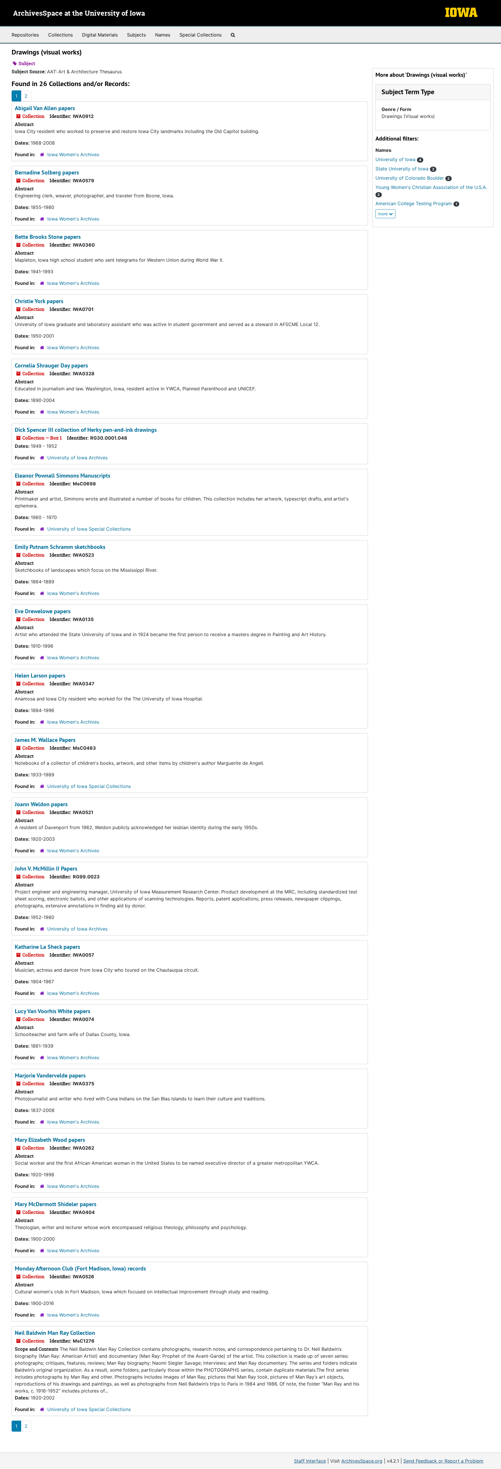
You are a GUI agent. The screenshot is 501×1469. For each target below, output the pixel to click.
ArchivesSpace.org (361, 1461)
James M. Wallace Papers (45, 740)
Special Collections (200, 35)
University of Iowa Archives (77, 457)
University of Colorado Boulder (412, 178)
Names (162, 35)
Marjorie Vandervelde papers (50, 1075)
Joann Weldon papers (41, 804)
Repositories (25, 35)
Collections (60, 35)
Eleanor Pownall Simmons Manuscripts (62, 475)
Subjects (136, 35)
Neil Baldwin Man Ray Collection (55, 1333)
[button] (408, 91)
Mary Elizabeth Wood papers (50, 1140)
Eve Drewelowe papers (42, 611)
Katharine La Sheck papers (47, 947)
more (383, 213)
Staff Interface (310, 1461)
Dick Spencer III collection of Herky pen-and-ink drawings (86, 430)
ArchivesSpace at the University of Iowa (79, 13)
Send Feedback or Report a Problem (443, 1461)
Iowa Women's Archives (73, 154)
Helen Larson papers (40, 675)
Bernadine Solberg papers (47, 172)
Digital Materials (100, 35)
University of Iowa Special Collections (89, 529)
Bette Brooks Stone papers (48, 237)
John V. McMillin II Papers (46, 868)
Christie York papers (39, 301)
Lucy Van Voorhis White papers (52, 1011)
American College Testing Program (416, 203)
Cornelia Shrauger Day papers (51, 365)
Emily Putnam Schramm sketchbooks (60, 547)
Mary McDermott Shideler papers (55, 1204)
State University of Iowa (404, 169)
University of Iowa (398, 159)
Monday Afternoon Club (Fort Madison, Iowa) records (80, 1268)
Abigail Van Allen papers (45, 108)
